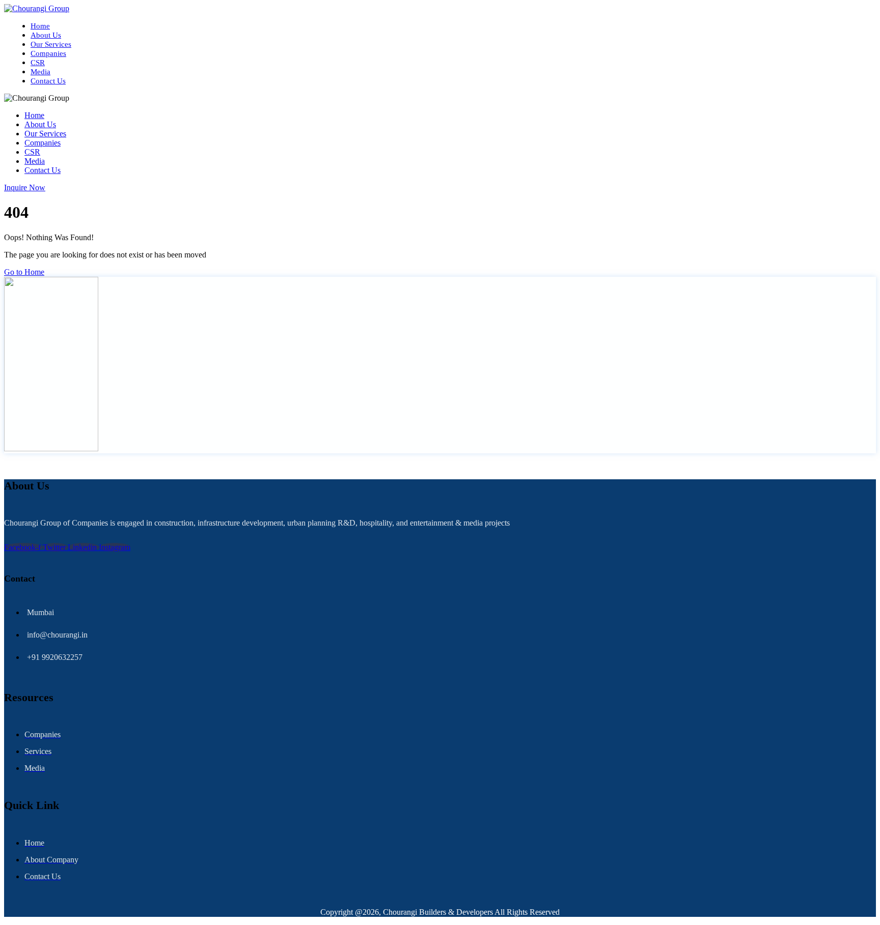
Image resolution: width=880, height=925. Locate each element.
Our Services (51, 44)
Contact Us (48, 81)
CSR (38, 63)
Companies (48, 53)
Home (40, 26)
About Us (46, 35)
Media (40, 72)
